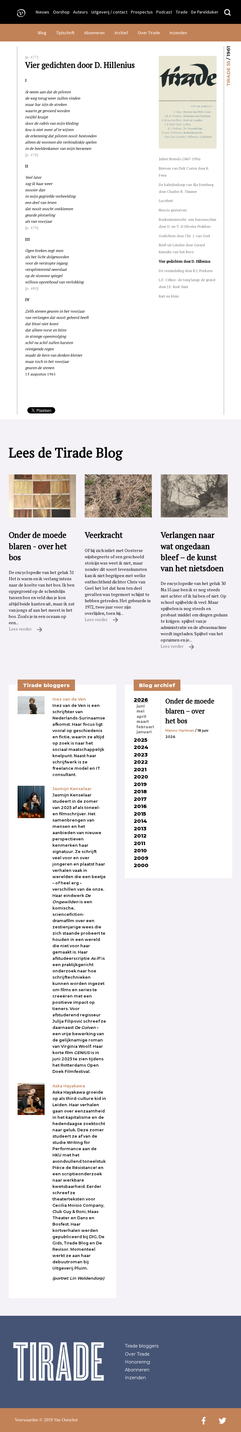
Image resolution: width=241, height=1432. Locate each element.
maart (143, 721)
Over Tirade (149, 33)
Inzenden (178, 33)
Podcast (164, 12)
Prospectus (142, 12)
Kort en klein (169, 296)
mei (140, 711)
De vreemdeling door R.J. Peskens (186, 270)
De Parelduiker (204, 12)
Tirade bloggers (141, 1346)
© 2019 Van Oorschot (58, 1420)
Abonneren (94, 33)
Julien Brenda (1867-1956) (180, 158)
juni (141, 706)
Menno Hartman (179, 730)
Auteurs (80, 12)
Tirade (182, 12)
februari (145, 727)
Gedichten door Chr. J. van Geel (184, 235)
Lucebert (166, 200)
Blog (42, 33)
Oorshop (61, 12)
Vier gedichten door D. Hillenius (185, 261)
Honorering (137, 1362)
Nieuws (42, 12)
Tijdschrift (65, 33)
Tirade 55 (228, 73)
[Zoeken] (227, 13)
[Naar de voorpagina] (19, 12)
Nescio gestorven (173, 210)
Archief (121, 33)
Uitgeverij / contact (109, 12)
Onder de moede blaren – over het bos (189, 711)
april (141, 716)
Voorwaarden (26, 1420)
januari (144, 732)
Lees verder (21, 629)
